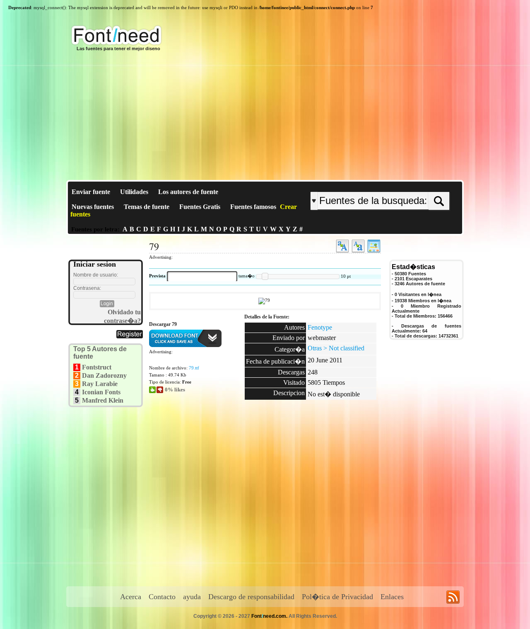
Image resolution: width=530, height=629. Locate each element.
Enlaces (392, 597)
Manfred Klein (102, 400)
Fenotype (320, 327)
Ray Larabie (100, 383)
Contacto (162, 597)
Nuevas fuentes (93, 206)
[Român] (403, 185)
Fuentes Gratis (199, 206)
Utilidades (134, 191)
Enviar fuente (91, 191)
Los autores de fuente (188, 191)
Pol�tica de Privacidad (337, 597)
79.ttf (194, 367)
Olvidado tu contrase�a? (122, 316)
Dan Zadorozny (104, 375)
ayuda (192, 597)
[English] (396, 185)
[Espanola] (407, 185)
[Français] (399, 185)
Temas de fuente (146, 206)
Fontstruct (96, 367)
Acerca (130, 597)
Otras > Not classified (336, 348)
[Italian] (405, 185)
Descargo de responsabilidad (251, 597)
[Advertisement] (265, 118)
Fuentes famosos (253, 206)
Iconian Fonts (101, 392)
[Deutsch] (401, 185)
